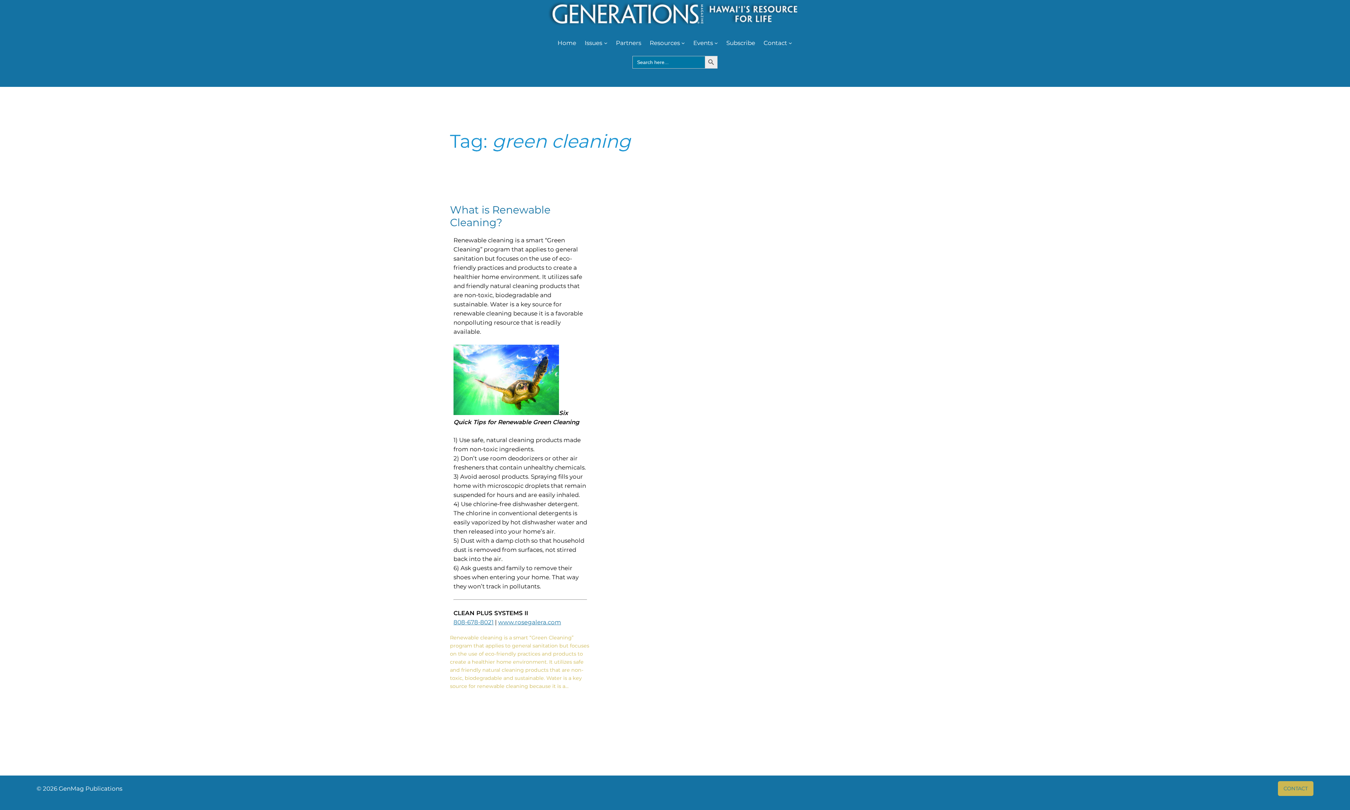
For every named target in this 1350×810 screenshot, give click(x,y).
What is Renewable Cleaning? (500, 216)
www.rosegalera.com (529, 622)
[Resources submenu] (683, 43)
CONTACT (1296, 788)
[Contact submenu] (790, 43)
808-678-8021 (474, 622)
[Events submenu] (716, 43)
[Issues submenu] (606, 43)
